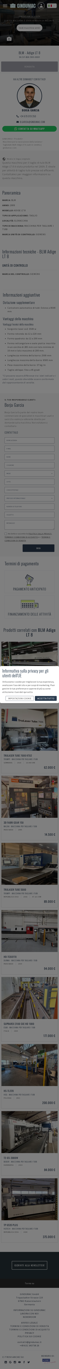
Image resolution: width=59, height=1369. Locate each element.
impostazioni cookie (19, 698)
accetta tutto (45, 698)
